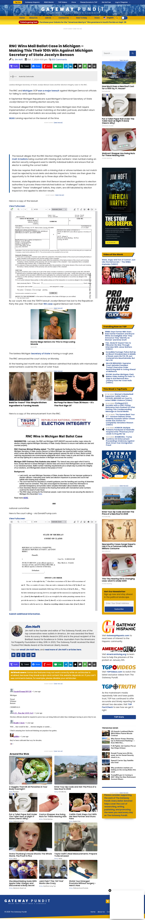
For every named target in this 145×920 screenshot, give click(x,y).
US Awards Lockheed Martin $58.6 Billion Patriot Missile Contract (122, 733)
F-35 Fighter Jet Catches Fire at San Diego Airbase (123, 747)
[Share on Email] (89, 66)
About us (101, 912)
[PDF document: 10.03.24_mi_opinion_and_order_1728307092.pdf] (53, 565)
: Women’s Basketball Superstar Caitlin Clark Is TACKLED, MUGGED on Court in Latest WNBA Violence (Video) (119, 397)
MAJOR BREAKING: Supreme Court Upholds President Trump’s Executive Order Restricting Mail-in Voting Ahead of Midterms (120, 367)
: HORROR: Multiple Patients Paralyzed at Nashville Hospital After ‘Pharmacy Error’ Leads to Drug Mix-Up (120, 431)
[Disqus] (53, 716)
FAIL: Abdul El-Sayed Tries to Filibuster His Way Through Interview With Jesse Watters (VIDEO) (119, 346)
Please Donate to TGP (88, 2)
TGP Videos (62, 2)
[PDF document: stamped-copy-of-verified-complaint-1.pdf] (53, 253)
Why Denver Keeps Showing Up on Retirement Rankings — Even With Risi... (123, 741)
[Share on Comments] (80, 66)
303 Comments (59, 59)
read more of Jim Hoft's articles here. (63, 649)
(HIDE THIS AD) (77, 29)
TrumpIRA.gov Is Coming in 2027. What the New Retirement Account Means (123, 777)
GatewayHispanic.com (117, 635)
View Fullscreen (17, 206)
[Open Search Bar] (117, 18)
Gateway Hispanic (32, 2)
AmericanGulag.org (116, 654)
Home (22, 18)
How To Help (81, 18)
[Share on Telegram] (66, 66)
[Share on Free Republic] (75, 66)
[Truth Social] (108, 901)
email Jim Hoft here (29, 649)
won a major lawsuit (48, 90)
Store (73, 2)
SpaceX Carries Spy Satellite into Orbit (122, 761)
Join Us (48, 18)
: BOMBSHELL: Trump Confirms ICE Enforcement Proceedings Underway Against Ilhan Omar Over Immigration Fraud (120, 441)
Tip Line (18, 2)
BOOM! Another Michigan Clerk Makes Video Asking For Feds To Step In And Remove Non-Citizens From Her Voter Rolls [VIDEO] (120, 378)
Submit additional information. (24, 614)
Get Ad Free (106, 2)
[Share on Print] (94, 66)
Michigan (28, 90)
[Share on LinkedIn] (70, 66)
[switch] (124, 18)
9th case (48, 303)
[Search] (132, 53)
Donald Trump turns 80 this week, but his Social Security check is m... (122, 755)
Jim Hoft (32, 626)
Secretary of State (40, 353)
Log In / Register (121, 2)
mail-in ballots (20, 159)
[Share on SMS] (85, 66)
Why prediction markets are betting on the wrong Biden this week (123, 770)
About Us (33, 18)
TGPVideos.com (114, 671)
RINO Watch (49, 2)
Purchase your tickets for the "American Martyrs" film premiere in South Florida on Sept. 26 (73, 22)
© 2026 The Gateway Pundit (16, 912)
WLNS (12, 118)
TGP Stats (119, 717)
